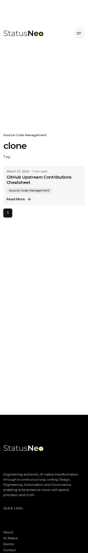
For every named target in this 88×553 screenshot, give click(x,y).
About (8, 532)
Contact (9, 550)
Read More (16, 199)
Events (8, 544)
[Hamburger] (79, 33)
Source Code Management (25, 135)
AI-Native (10, 538)
